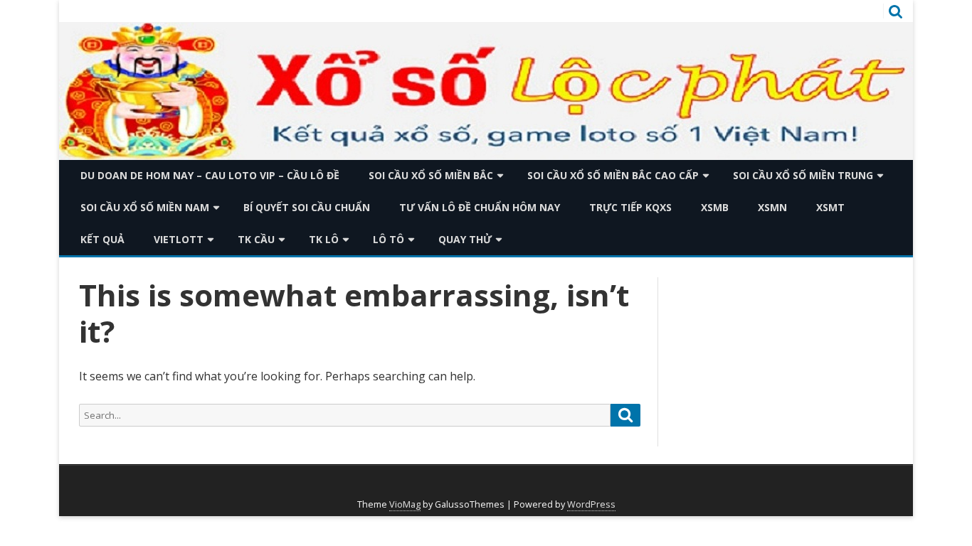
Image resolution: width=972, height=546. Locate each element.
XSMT (830, 207)
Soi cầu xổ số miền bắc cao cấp (613, 175)
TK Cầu (256, 239)
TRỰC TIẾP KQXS (630, 207)
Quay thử (465, 239)
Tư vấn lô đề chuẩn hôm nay (479, 207)
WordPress (591, 504)
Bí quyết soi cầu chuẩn (306, 207)
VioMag (405, 504)
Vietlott (179, 239)
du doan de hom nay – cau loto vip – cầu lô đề (209, 175)
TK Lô (324, 239)
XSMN (772, 207)
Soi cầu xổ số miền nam (144, 207)
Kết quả (102, 239)
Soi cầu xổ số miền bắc (431, 175)
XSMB (715, 207)
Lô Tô (388, 239)
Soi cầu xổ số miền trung (803, 175)
